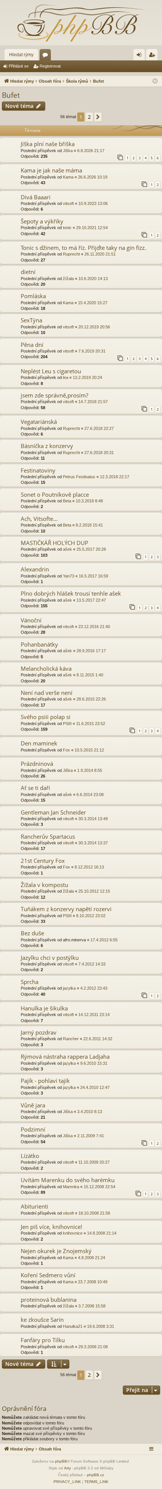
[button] (98, 117)
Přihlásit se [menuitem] (140, 56)
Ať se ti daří (35, 787)
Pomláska (33, 296)
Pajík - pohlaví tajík (45, 1080)
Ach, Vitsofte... (39, 518)
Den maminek (39, 743)
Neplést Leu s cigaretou (51, 371)
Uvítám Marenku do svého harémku (68, 1180)
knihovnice (73, 1233)
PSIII (67, 723)
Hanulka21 (73, 1326)
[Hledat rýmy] (81, 22)
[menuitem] (67, 1481)
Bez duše (32, 933)
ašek (67, 549)
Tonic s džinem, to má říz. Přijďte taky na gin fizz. (83, 247)
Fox (66, 750)
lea (65, 377)
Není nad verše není (46, 692)
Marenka (71, 1186)
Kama (68, 177)
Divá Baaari (35, 197)
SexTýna (31, 320)
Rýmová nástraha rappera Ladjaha (65, 1056)
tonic (67, 227)
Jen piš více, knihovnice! (51, 1226)
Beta (67, 501)
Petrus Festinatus (79, 476)
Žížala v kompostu (44, 884)
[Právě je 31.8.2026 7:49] (155, 81)
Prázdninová (37, 763)
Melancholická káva (46, 668)
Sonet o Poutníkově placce (55, 494)
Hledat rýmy (21, 54)
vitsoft (68, 203)
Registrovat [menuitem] (153, 56)
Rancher (71, 1038)
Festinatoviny (38, 470)
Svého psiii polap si (45, 717)
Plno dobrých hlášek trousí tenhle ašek (71, 593)
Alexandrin (35, 569)
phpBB (61, 1461)
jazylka (69, 988)
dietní (28, 272)
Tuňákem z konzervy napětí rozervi (66, 909)
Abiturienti (34, 1206)
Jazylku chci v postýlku (50, 957)
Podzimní (33, 1129)
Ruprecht (71, 254)
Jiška (68, 150)
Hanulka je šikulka (44, 1008)
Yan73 (68, 576)
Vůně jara (33, 1105)
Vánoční (31, 620)
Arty (67, 1468)
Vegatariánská (39, 421)
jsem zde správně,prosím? (54, 395)
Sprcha (29, 981)
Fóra (47, 56)
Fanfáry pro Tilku (43, 1340)
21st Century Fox (43, 860)
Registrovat (50, 66)
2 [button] (89, 116)
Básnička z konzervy (47, 446)
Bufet (11, 95)
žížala (68, 278)
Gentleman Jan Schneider (53, 812)
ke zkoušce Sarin (42, 1319)
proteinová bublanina (48, 1299)
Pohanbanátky (39, 644)
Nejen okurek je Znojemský (56, 1251)
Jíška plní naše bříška (48, 144)
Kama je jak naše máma (51, 170)
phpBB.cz (95, 1475)
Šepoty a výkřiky (42, 221)
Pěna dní (32, 344)
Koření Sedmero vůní (48, 1275)
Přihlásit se (19, 66)
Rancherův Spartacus (48, 836)
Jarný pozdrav (39, 1032)
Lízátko (30, 1155)
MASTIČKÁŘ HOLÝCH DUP (54, 543)
